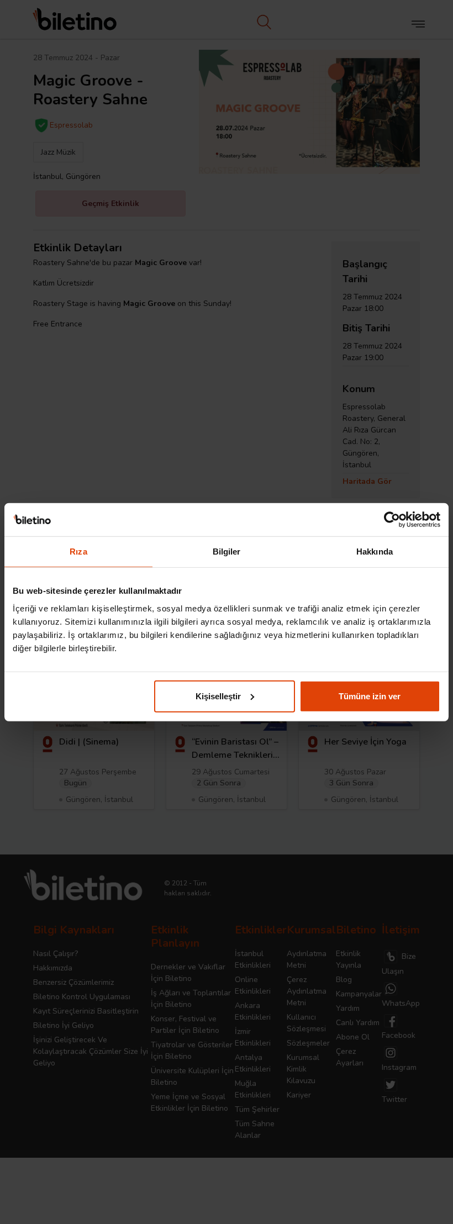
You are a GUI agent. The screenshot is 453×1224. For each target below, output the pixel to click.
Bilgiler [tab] (227, 551)
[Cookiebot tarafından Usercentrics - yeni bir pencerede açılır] (392, 519)
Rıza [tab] (78, 551)
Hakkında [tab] (374, 551)
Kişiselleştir (218, 695)
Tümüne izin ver (370, 695)
